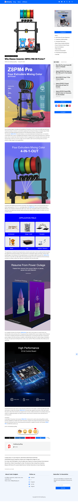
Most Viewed (56, 62)
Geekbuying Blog (13, 61)
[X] (67, 1)
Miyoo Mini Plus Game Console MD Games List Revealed (63, 66)
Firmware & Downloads (60, 50)
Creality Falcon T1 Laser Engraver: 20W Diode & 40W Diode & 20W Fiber (21, 457)
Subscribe (63, 488)
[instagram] (69, 1)
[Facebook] (59, 1)
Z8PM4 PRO (13, 134)
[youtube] (62, 1)
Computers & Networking (61, 39)
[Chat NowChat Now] (76, 354)
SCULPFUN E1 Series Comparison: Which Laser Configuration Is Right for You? (22, 459)
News (19, 2)
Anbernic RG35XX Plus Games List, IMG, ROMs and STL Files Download (64, 72)
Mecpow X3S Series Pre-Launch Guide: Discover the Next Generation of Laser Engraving (25, 465)
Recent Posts (64, 62)
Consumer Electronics (60, 41)
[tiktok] (64, 105)
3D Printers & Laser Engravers (63, 37)
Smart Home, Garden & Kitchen (62, 43)
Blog (14, 2)
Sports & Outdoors (59, 47)
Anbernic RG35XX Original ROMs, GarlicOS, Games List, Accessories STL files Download (63, 92)
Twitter (16, 446)
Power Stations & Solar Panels (62, 45)
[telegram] (62, 105)
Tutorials (57, 54)
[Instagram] (64, 1)
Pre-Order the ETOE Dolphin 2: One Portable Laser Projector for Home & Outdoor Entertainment (27, 461)
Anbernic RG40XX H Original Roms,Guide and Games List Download (62, 85)
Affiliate (24, 2)
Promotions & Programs (61, 52)
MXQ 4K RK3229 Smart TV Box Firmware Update (63, 78)
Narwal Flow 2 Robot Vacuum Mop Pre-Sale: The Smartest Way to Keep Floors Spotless (24, 463)
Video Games (58, 48)
